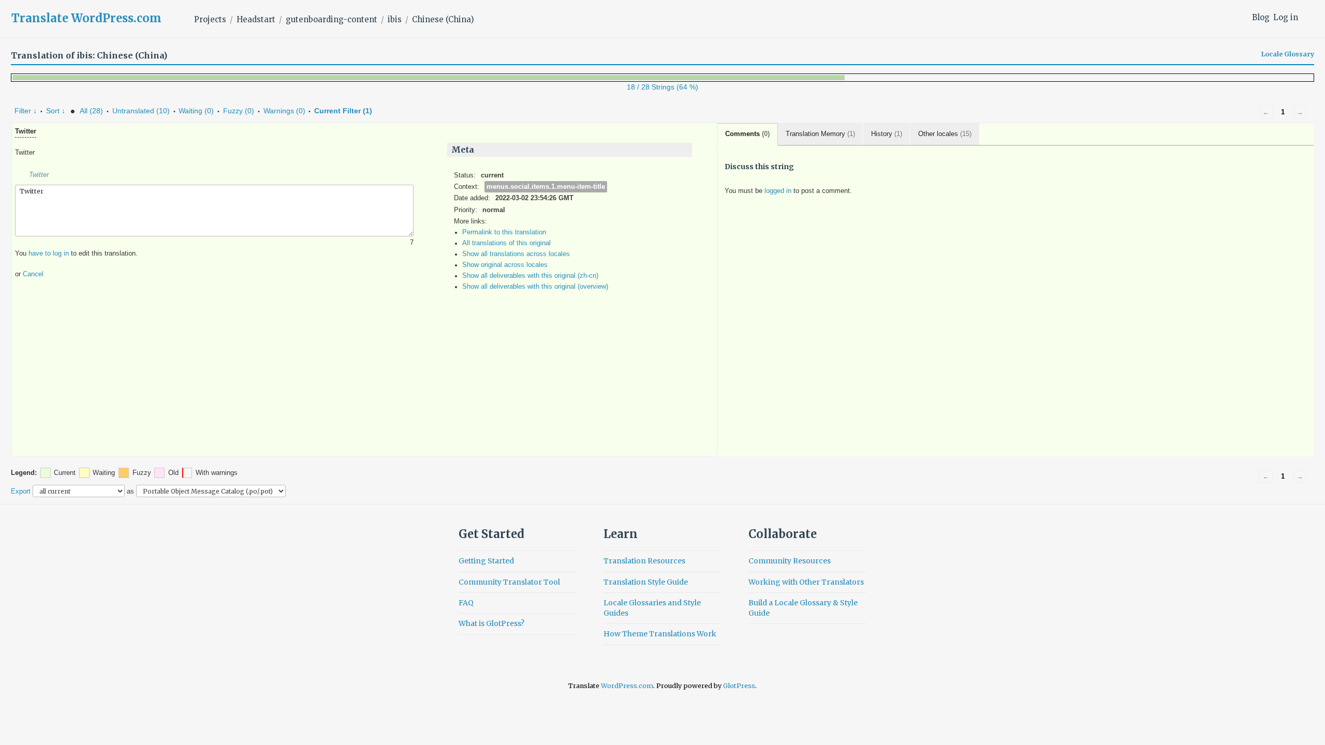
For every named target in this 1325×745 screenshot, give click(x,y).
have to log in (48, 253)
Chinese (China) (443, 19)
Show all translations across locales (516, 254)
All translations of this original (506, 243)
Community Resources (789, 560)
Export (21, 491)
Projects (210, 19)
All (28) (91, 111)
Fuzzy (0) (238, 111)
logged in (777, 191)
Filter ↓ (25, 111)
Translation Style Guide (645, 582)
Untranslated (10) (141, 111)
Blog (1261, 17)
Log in (1285, 17)
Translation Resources (644, 560)
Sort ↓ (55, 111)
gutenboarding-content (331, 19)
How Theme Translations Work (659, 633)
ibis (395, 19)
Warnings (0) (284, 111)
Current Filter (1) (343, 111)
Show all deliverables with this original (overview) (535, 286)
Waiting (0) (196, 111)
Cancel (33, 274)
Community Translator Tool (509, 582)
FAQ (466, 602)
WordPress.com (627, 686)
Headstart (256, 19)
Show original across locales (505, 265)
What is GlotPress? (491, 623)
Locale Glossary (1287, 54)
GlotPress (739, 686)
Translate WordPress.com (86, 18)
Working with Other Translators (806, 582)
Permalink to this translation (504, 232)
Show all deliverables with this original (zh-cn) (530, 275)
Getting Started (486, 560)
